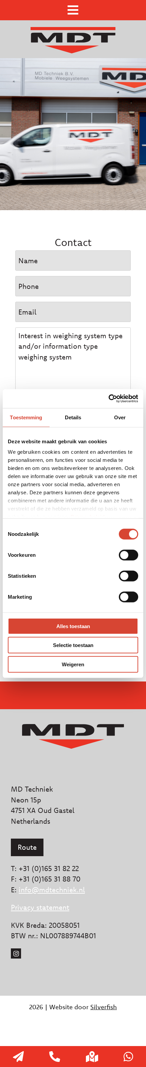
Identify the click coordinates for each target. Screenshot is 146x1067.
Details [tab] (73, 417)
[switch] (128, 554)
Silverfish (103, 1007)
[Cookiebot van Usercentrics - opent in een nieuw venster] (108, 398)
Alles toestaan (73, 626)
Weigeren (73, 664)
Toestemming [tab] (26, 417)
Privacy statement (40, 907)
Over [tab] (120, 417)
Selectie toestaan (73, 645)
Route (27, 847)
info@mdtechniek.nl (52, 889)
